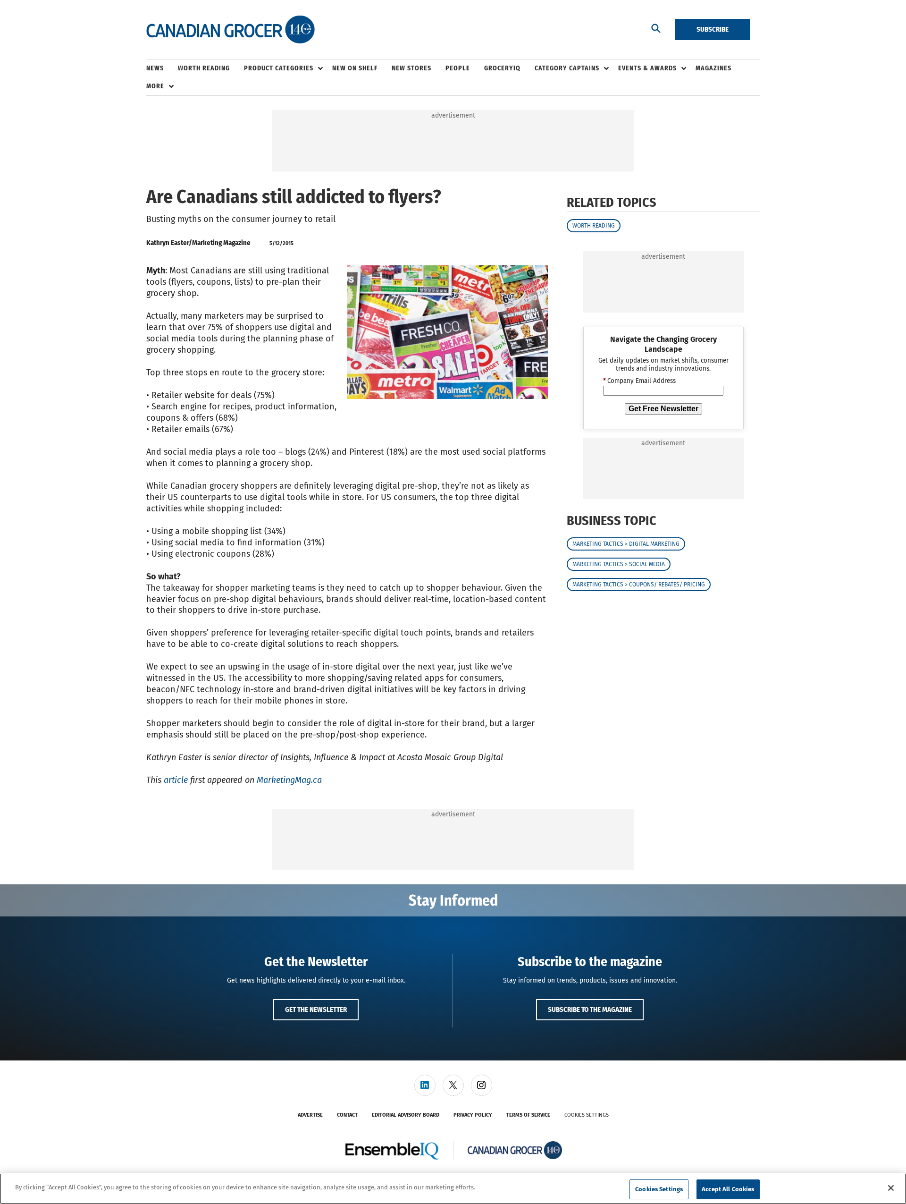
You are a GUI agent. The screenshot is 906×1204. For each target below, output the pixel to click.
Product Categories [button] (278, 68)
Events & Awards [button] (647, 68)
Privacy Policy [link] (472, 1115)
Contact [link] (347, 1115)
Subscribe (712, 29)
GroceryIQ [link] (502, 68)
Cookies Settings (586, 1115)
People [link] (457, 68)
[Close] (891, 1188)
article (176, 780)
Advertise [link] (310, 1115)
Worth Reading (593, 225)
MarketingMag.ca (289, 780)
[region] (453, 1188)
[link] (425, 1085)
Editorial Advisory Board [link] (405, 1115)
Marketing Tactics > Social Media (618, 564)
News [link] (155, 68)
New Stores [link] (411, 68)
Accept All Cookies (728, 1189)
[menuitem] (162, 68)
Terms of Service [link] (528, 1115)
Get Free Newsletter (663, 409)
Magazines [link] (713, 68)
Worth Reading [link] (204, 68)
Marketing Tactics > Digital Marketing (626, 544)
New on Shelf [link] (355, 68)
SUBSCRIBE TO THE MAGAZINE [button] (590, 1009)
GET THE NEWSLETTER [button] (316, 1009)
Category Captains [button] (567, 68)
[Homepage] (230, 30)
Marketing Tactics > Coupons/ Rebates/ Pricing (638, 585)
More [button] (155, 86)
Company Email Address (639, 381)
